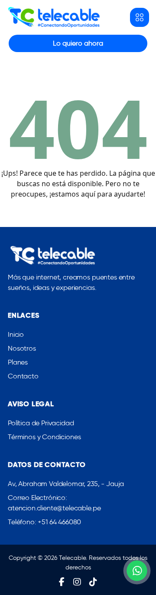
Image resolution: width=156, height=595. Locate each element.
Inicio (16, 334)
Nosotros (22, 348)
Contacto (23, 376)
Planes (18, 362)
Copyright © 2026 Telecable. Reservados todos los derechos (78, 562)
